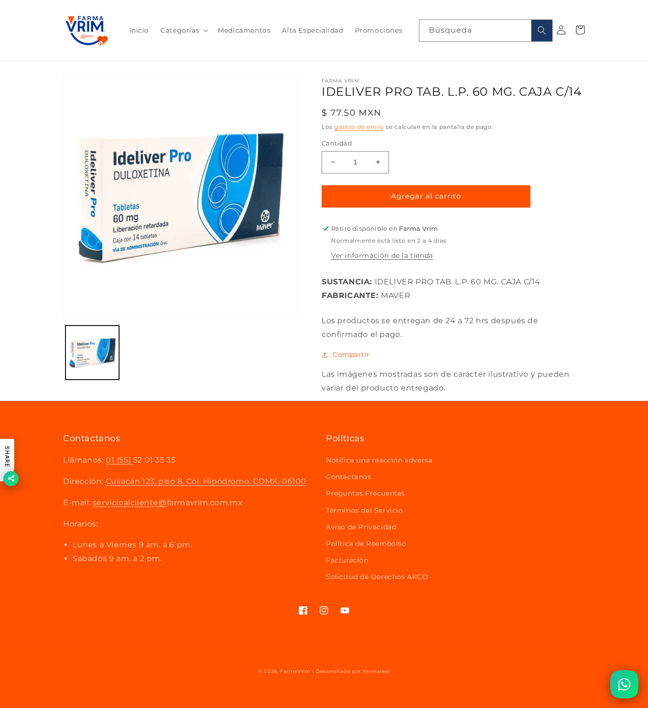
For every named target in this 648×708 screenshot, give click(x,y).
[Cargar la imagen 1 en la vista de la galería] (92, 352)
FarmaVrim (295, 671)
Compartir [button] (351, 354)
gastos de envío (359, 126)
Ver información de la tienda (382, 255)
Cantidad (337, 143)
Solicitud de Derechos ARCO (377, 576)
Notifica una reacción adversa (379, 460)
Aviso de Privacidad (361, 527)
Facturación (347, 560)
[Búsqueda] (541, 30)
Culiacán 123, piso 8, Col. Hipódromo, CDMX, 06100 (206, 481)
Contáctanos (348, 476)
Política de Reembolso (366, 543)
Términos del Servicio (364, 510)
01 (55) (119, 459)
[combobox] (485, 30)
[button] (183, 30)
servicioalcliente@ (130, 502)
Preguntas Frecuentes (365, 493)
